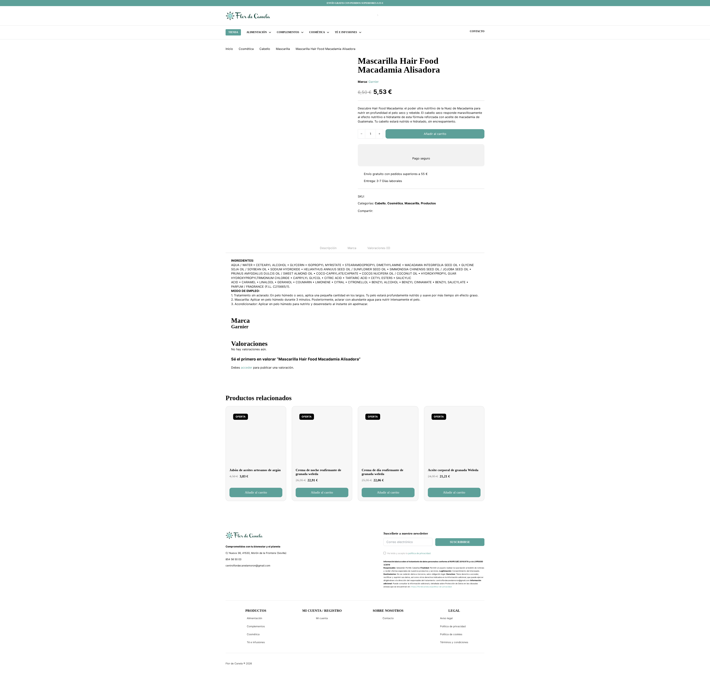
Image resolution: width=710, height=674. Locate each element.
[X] (386, 211)
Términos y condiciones (454, 642)
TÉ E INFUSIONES (346, 32)
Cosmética (246, 49)
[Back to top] (682, 665)
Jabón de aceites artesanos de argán (255, 470)
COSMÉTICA (317, 32)
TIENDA (233, 32)
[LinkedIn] (394, 211)
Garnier (373, 82)
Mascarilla (283, 49)
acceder (246, 367)
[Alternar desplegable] (270, 32)
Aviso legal (446, 618)
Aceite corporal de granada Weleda (453, 470)
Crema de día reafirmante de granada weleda (382, 472)
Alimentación (256, 32)
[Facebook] (378, 211)
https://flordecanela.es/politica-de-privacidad (431, 587)
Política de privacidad (453, 626)
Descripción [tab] (328, 248)
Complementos (256, 626)
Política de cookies (451, 634)
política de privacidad (419, 553)
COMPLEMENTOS (288, 32)
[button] (255, 492)
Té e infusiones (256, 642)
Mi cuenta (322, 618)
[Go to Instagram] (234, 575)
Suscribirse (460, 542)
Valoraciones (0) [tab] (378, 248)
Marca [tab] (352, 248)
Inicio (229, 49)
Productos (428, 203)
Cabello (264, 49)
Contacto (477, 31)
